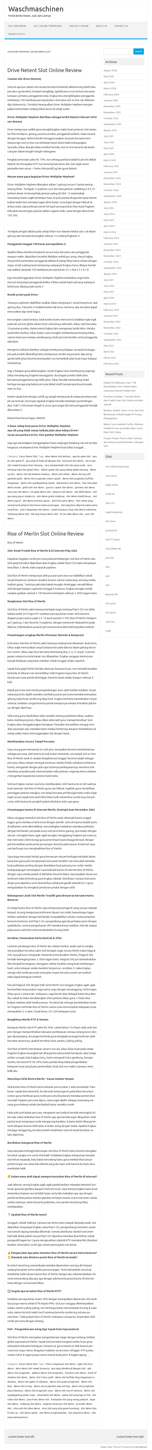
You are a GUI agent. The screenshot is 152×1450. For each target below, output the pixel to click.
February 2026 (111, 94)
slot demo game (28, 1412)
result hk (110, 494)
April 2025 (109, 154)
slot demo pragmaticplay (52, 1412)
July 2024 (108, 208)
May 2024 (109, 220)
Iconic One (106, 1447)
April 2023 (109, 298)
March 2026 (110, 88)
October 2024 (111, 190)
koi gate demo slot (40, 491)
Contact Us (121, 26)
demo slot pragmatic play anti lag (52, 1386)
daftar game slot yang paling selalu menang (64, 469)
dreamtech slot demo (48, 1395)
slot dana (110, 521)
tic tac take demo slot (71, 514)
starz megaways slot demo (34, 509)
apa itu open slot (81, 456)
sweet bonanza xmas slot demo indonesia (73, 509)
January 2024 (111, 244)
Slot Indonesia (17, 26)
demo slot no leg (23, 1386)
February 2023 (111, 310)
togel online (111, 484)
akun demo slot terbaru (58, 456)
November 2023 (112, 256)
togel (108, 630)
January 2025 (111, 172)
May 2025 (109, 148)
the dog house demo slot (44, 514)
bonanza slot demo (75, 1372)
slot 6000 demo (82, 491)
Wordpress (141, 1447)
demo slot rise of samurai (68, 1390)
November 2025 (112, 112)
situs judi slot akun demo (26, 1408)
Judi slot (110, 621)
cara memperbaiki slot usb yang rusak (64, 465)
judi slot (109, 557)
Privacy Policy (16, 34)
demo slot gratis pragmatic (64, 1381)
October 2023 (111, 261)
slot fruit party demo (63, 500)
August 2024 (110, 202)
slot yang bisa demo (79, 1412)
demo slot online (61, 474)
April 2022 (109, 351)
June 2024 (109, 214)
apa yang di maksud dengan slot (43, 460)
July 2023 (108, 280)
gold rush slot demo (33, 487)
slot (107, 566)
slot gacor (110, 603)
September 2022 (112, 339)
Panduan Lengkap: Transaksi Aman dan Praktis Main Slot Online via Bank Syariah (123, 400)
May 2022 (109, 345)
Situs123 (110, 503)
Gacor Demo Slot (28, 456)
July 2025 (108, 136)
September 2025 (112, 124)
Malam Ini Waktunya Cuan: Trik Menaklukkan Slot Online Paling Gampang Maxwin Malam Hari (120, 386)
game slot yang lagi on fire (76, 1395)
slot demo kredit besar (78, 496)
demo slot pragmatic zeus (39, 1390)
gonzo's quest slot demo (59, 487)
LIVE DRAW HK (113, 548)
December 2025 (112, 106)
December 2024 (112, 178)
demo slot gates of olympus (33, 1381)
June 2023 (109, 285)
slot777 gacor (112, 539)
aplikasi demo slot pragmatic (47, 1372)
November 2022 (112, 327)
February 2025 (111, 166)
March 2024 (110, 232)
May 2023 (109, 291)
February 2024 (111, 238)
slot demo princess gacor (36, 500)
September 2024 (112, 196)
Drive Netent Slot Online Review (44, 70)
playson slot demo (62, 491)
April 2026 (109, 82)
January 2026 (111, 100)
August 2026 (110, 70)
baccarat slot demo (72, 460)
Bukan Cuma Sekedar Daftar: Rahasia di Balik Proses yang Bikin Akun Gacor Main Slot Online (123, 428)
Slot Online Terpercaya (48, 26)
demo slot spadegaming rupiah (37, 483)
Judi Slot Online (79, 26)
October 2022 (111, 333)
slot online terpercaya (117, 466)
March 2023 (110, 303)
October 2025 (111, 118)
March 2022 (110, 357)
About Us (101, 26)
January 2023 (111, 315)
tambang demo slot (18, 514)
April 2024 (109, 226)
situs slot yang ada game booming (60, 1408)
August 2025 (110, 130)
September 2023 (112, 268)
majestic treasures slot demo (58, 1404)
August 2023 (110, 273)
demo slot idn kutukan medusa (33, 474)
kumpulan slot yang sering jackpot (69, 1399)
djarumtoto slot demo (68, 483)
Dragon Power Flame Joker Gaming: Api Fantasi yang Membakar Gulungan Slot (123, 442)
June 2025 (109, 142)
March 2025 (110, 160)
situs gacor (111, 475)
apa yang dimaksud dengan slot (68, 1368)
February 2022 (111, 363)
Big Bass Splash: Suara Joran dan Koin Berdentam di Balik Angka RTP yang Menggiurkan (124, 414)
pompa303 (111, 530)
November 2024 (112, 184)
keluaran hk (111, 594)
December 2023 (112, 250)
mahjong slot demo (30, 1404)
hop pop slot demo (18, 491)
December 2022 (112, 321)
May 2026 (109, 76)
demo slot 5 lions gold (41, 1377)
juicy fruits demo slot (38, 1399)
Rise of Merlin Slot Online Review (45, 533)
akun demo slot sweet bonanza (32, 1368)
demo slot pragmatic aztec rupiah (42, 478)
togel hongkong (113, 512)
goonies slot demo (85, 487)
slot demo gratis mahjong (51, 496)
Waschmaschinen (36, 9)
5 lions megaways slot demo (60, 1364)
